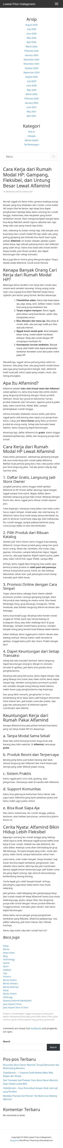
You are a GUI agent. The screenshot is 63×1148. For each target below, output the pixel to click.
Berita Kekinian (11, 986)
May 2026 (31, 37)
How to (31, 131)
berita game (37, 1013)
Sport (6, 966)
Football (7, 969)
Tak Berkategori (31, 144)
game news (36, 1016)
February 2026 (31, 50)
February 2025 (31, 98)
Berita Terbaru (10, 983)
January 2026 (31, 55)
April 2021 (31, 115)
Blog (5, 956)
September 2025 (31, 72)
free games (14, 1016)
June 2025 (31, 85)
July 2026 (31, 29)
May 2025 (31, 89)
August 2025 (31, 76)
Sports (6, 963)
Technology (9, 959)
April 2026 (31, 42)
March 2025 (31, 94)
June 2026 (31, 33)
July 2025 (31, 81)
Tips (5, 973)
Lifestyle (31, 135)
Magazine (14, 1140)
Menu (9, 156)
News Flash (9, 952)
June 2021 (31, 107)
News (6, 945)
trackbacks (36, 1028)
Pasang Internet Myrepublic (17, 1000)
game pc (40, 1019)
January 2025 (31, 102)
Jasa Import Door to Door (15, 1007)
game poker (49, 1019)
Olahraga (8, 997)
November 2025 (31, 63)
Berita (6, 949)
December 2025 (31, 59)
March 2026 (31, 46)
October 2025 (31, 68)
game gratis (25, 1016)
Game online (46, 1016)
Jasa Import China (12, 1004)
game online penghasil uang (23, 1019)
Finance (7, 976)
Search (6, 1041)
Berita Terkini (10, 980)
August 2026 (31, 24)
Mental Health (31, 140)
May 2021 (31, 111)
